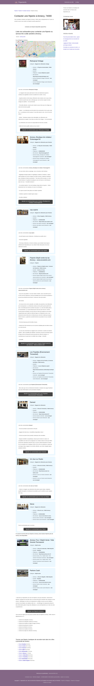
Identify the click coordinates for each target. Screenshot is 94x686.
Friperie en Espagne (75, 680)
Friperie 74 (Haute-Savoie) (24, 10)
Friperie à (22, 653)
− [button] (17, 44)
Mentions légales (36, 676)
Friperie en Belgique (65, 680)
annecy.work (22, 36)
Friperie (16, 10)
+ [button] (17, 42)
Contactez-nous (28, 676)
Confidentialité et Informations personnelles (50, 676)
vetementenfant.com (53, 673)
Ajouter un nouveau (65, 676)
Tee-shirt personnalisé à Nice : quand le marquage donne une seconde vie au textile (71, 38)
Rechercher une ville (69, 2)
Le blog (77, 2)
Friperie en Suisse (47, 682)
